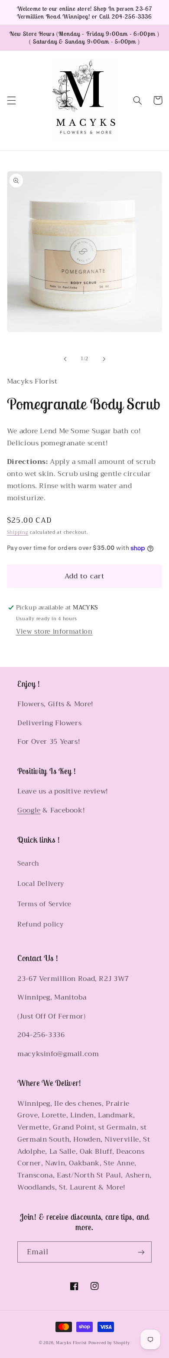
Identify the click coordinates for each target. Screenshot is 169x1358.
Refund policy (40, 924)
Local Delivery (40, 883)
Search (28, 863)
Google (29, 810)
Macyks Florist (71, 1342)
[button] (11, 100)
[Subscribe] (141, 1252)
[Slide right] (104, 358)
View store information (54, 631)
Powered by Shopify (109, 1342)
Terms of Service (44, 904)
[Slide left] (65, 358)
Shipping (18, 532)
